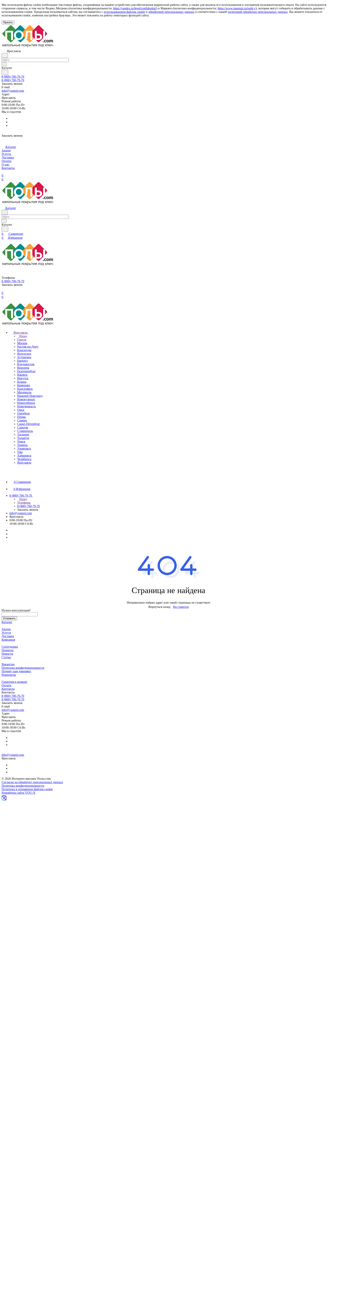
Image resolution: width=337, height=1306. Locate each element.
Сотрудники (10, 646)
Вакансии (8, 664)
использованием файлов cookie (124, 11)
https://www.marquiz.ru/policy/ (237, 8)
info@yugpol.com (13, 90)
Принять (8, 22)
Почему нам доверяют (16, 671)
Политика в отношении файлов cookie (27, 789)
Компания (8, 639)
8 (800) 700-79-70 (13, 76)
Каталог (7, 622)
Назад (23, 336)
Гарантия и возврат (14, 681)
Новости (7, 653)
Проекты (7, 650)
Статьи (6, 657)
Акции (6, 629)
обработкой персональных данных (171, 11)
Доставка (8, 636)
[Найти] (5, 72)
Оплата (6, 685)
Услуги (6, 632)
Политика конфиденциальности (23, 667)
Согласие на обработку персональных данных (32, 782)
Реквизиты (9, 674)
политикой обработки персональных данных (258, 11)
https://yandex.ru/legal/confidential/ (134, 8)
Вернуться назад (159, 606)
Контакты (8, 688)
